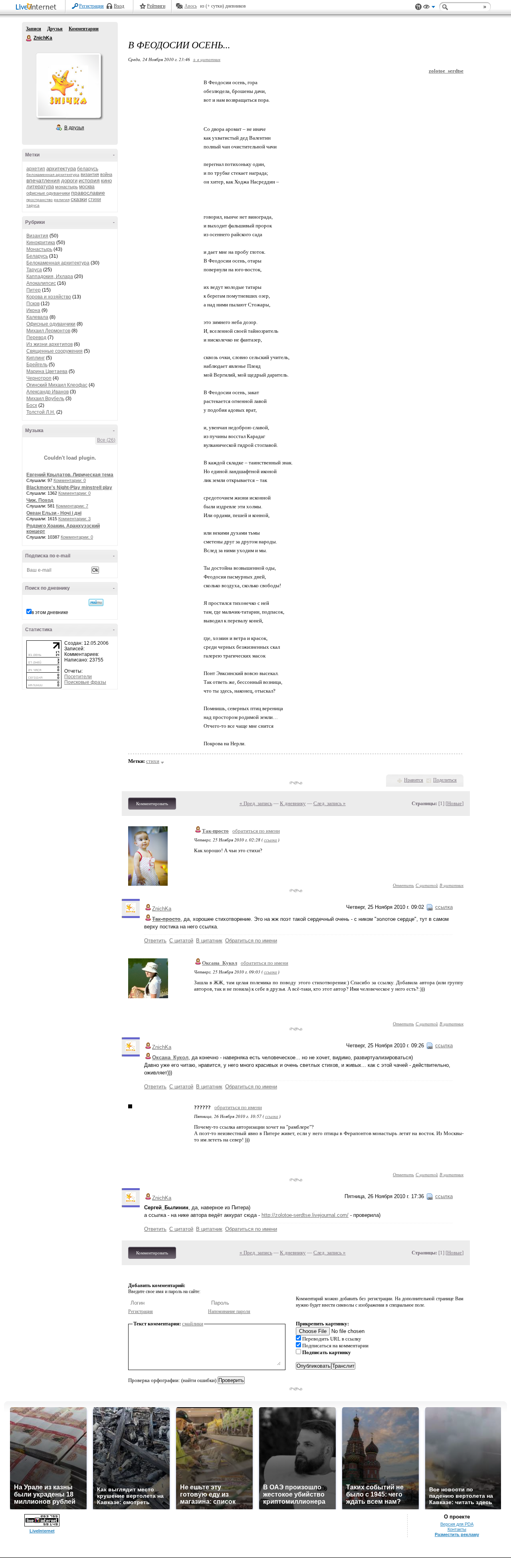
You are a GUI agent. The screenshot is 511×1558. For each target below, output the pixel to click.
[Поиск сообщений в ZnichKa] (96, 602)
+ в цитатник (206, 59)
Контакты (457, 1529)
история (89, 180)
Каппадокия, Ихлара (49, 276)
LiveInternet (37, 7)
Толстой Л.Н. (40, 412)
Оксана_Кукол (219, 963)
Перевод (36, 337)
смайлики (192, 1324)
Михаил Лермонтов (48, 331)
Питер (33, 290)
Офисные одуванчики (50, 324)
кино (106, 181)
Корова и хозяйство (48, 297)
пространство (39, 199)
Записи (33, 29)
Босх (31, 405)
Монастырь (39, 249)
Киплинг (35, 358)
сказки (79, 199)
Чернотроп (38, 378)
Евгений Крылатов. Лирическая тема (69, 475)
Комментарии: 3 (74, 518)
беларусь (87, 169)
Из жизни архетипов (49, 344)
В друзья (74, 127)
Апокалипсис (41, 283)
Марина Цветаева (46, 371)
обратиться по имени (256, 831)
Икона (33, 310)
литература (40, 187)
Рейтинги (156, 6)
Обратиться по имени (251, 941)
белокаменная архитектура (52, 174)
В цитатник (451, 885)
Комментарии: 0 (69, 480)
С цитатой (427, 885)
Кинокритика (40, 242)
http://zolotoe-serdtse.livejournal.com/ (305, 1215)
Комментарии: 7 (72, 506)
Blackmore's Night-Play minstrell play (69, 487)
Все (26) (106, 440)
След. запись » (329, 803)
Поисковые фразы (85, 682)
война (106, 174)
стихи (94, 199)
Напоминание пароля (229, 1311)
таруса (33, 205)
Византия (37, 236)
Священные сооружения (54, 351)
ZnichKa (29, 38)
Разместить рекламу (457, 1534)
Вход (119, 6)
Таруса (34, 270)
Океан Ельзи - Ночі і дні (53, 513)
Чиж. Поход (39, 500)
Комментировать (152, 803)
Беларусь (37, 256)
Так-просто (215, 831)
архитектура (61, 169)
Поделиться (445, 780)
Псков (33, 303)
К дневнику (293, 803)
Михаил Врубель (45, 398)
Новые (454, 803)
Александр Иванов (47, 392)
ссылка (270, 840)
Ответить (403, 885)
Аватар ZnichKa (68, 85)
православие (88, 193)
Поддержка (418, 7)
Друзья (55, 29)
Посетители (78, 676)
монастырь (66, 186)
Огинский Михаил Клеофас (56, 385)
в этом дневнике (50, 612)
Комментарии (84, 29)
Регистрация (91, 6)
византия (90, 174)
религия (61, 199)
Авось (190, 6)
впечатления (43, 180)
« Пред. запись (256, 803)
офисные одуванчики (48, 193)
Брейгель (37, 364)
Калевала (37, 317)
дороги (69, 181)
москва (87, 187)
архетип (35, 169)
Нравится (413, 780)
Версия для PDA (456, 1524)
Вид (429, 8)
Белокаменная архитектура (57, 263)
